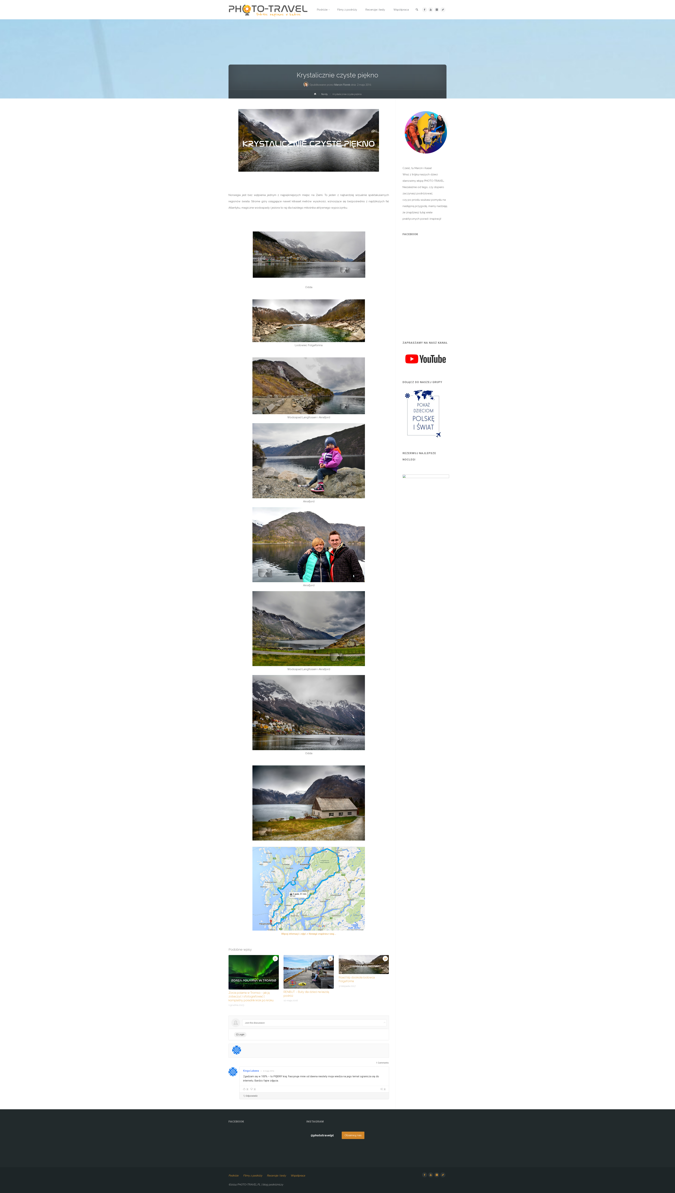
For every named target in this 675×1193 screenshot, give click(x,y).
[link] (417, 10)
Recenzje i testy (276, 1175)
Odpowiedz (252, 1096)
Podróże (234, 1175)
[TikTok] (442, 9)
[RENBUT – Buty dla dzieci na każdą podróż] (309, 971)
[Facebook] (424, 9)
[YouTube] (430, 9)
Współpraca (298, 1175)
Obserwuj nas (353, 1135)
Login (241, 1034)
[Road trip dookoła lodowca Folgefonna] (364, 964)
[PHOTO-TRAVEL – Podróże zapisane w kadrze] (268, 9)
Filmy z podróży (252, 1175)
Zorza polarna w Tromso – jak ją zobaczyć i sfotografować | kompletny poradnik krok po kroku (251, 996)
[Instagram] (436, 9)
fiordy (324, 94)
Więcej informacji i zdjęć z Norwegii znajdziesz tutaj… (308, 934)
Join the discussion (255, 1023)
